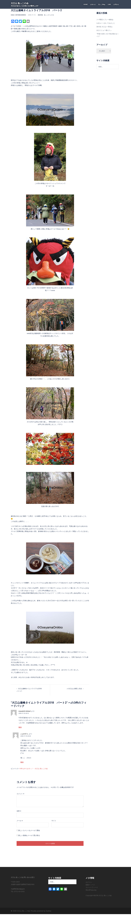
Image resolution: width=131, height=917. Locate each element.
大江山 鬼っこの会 (19, 3)
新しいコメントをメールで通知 (29, 830)
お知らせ (93, 4)
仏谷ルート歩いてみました (105, 23)
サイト (53, 821)
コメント (20, 794)
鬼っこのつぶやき (49, 15)
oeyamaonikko (20, 15)
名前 (19, 811)
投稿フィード (90, 885)
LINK (109, 4)
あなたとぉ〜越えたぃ (104, 30)
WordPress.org (91, 890)
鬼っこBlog (101, 4)
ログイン (89, 882)
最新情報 (40, 15)
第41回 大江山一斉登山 (104, 27)
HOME (86, 4)
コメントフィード (92, 887)
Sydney (48, 911)
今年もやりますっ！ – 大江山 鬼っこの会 (33, 769)
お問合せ (116, 4)
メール (20, 821)
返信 (20, 727)
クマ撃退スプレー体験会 (104, 20)
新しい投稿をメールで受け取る (29, 835)
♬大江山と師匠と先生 (74, 689)
